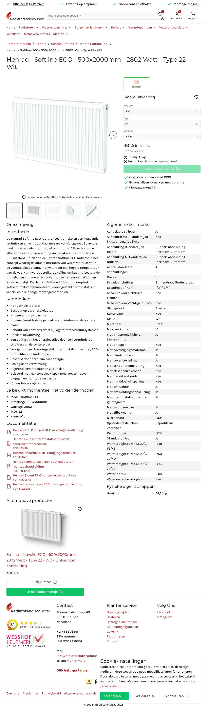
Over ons (12, 693)
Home (10, 27)
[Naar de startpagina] (25, 16)
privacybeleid (109, 686)
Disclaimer (30, 693)
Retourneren (116, 636)
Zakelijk (112, 631)
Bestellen (113, 617)
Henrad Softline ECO (93, 44)
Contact (112, 641)
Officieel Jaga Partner (28, 4)
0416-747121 (78, 661)
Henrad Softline (62, 44)
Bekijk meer (42, 582)
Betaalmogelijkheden (122, 627)
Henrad (41, 44)
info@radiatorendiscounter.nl (78, 656)
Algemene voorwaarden (81, 693)
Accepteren (112, 696)
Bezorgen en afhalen (122, 622)
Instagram (164, 617)
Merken (25, 44)
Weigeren (143, 696)
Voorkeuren (174, 696)
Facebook (164, 612)
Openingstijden (118, 612)
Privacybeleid (51, 693)
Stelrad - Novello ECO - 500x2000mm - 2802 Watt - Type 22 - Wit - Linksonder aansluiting (41, 560)
